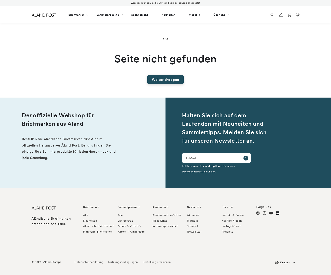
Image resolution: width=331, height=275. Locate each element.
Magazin (192, 220)
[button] (76, 14)
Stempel (192, 226)
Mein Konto (160, 220)
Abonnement (161, 207)
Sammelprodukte (129, 207)
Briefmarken (91, 207)
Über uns (228, 207)
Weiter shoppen (165, 80)
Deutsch (285, 262)
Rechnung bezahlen (165, 226)
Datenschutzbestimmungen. (199, 171)
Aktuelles (193, 215)
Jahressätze (126, 220)
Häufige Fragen (232, 220)
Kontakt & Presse (233, 215)
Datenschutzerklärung (89, 261)
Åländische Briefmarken (98, 226)
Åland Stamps (52, 261)
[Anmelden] (246, 158)
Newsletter (194, 231)
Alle (85, 215)
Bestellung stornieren (157, 261)
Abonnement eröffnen (167, 215)
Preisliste (227, 231)
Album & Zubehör (129, 226)
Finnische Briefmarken (98, 231)
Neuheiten (90, 220)
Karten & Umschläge (131, 231)
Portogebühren (231, 226)
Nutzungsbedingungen (123, 261)
